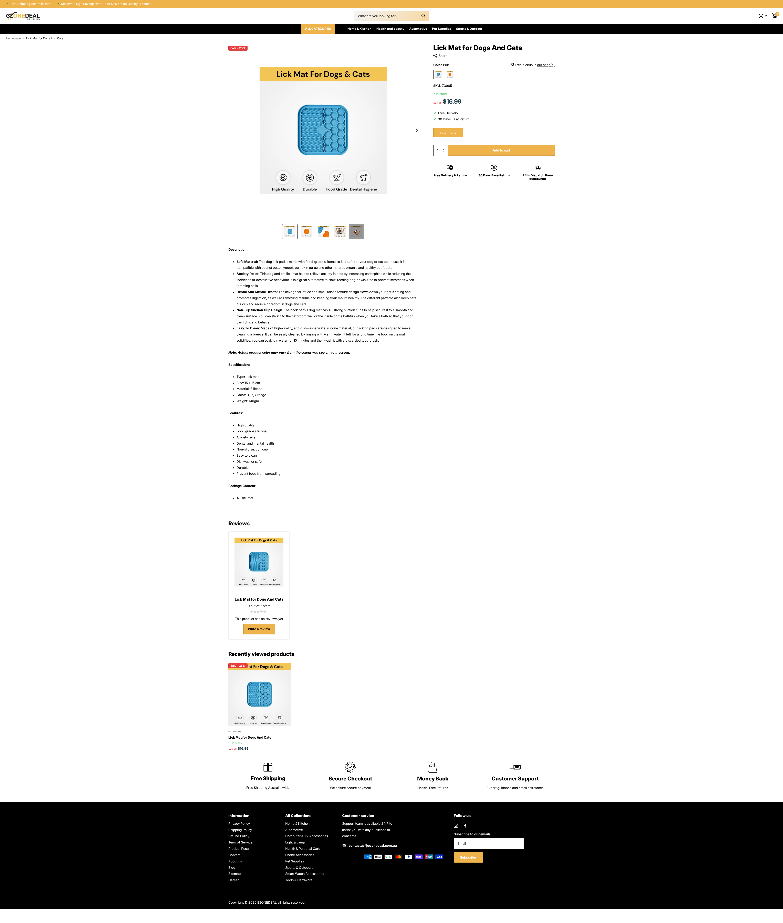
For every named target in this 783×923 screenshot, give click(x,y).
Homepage (13, 38)
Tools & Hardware (298, 880)
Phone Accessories (299, 855)
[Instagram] (456, 826)
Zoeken (423, 16)
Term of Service (240, 842)
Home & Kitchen (359, 29)
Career (233, 880)
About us (235, 861)
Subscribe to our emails (472, 834)
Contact (234, 855)
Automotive (418, 29)
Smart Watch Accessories (304, 874)
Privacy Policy (239, 823)
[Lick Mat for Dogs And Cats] (259, 694)
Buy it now (448, 133)
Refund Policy (238, 836)
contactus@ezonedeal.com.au (373, 845)
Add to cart (501, 150)
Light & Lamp (295, 842)
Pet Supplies (441, 29)
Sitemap (234, 874)
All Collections (298, 815)
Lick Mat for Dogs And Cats (249, 737)
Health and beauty (390, 29)
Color (494, 65)
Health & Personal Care (302, 849)
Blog (231, 867)
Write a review (259, 629)
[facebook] (465, 826)
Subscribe (468, 857)
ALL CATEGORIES (318, 29)
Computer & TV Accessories (306, 836)
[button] (417, 131)
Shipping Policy (240, 830)
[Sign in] (763, 16)
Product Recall (239, 849)
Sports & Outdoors (299, 867)
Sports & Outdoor (469, 29)
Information (238, 815)
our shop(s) (546, 65)
